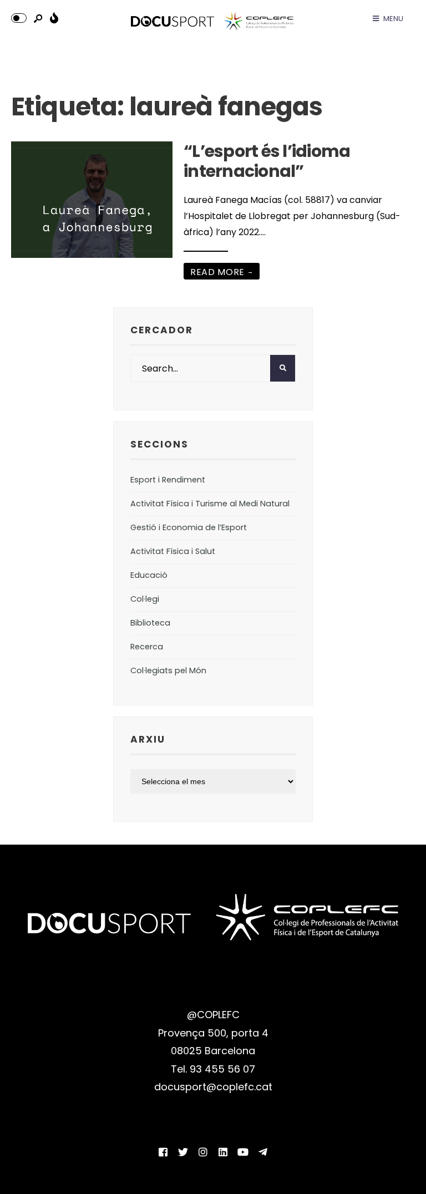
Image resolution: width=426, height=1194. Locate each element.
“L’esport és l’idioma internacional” (267, 161)
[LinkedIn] (223, 1152)
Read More (221, 272)
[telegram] (263, 1152)
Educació (149, 575)
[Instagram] (203, 1152)
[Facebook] (163, 1152)
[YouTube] (243, 1152)
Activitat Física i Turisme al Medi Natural (210, 503)
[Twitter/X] (183, 1152)
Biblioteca (150, 622)
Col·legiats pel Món (168, 670)
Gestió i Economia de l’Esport (188, 527)
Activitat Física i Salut (172, 551)
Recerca (146, 646)
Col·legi (144, 598)
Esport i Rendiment (167, 479)
